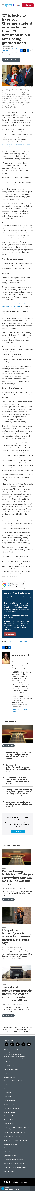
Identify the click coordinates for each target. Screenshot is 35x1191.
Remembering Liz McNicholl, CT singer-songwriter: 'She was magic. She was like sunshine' (18, 756)
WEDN (10, 1054)
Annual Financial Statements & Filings (16, 1140)
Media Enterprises (9, 1085)
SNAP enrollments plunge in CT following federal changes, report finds (19, 804)
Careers (6, 1089)
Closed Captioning (10, 1148)
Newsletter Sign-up (10, 1104)
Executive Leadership (11, 1069)
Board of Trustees (9, 1077)
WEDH (5, 1054)
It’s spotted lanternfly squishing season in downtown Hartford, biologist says (19, 768)
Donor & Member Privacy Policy (14, 1132)
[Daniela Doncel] (6, 658)
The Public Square (9, 1171)
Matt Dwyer (6, 947)
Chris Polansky (6, 1004)
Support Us (7, 1096)
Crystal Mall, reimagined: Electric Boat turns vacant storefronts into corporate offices (17, 780)
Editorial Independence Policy (13, 1159)
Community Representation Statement (17, 1116)
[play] (3, 1189)
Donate (29, 5)
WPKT (17, 1056)
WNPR (13, 1056)
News (11, 641)
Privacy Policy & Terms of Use (13, 1136)
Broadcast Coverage (10, 1144)
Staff (5, 1073)
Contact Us (7, 1093)
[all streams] (32, 1188)
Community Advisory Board (13, 1081)
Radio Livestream (9, 1112)
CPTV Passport (8, 1124)
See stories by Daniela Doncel (20, 710)
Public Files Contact (9, 1058)
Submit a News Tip (10, 1100)
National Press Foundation (22, 684)
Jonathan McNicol (8, 888)
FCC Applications (9, 1152)
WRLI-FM (22, 1056)
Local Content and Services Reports (15, 1167)
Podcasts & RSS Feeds (11, 1108)
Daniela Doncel (20, 655)
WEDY (19, 1054)
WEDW (15, 1054)
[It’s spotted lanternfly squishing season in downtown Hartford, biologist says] (16, 915)
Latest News (23, 641)
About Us (7, 1061)
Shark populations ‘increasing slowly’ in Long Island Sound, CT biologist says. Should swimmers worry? (19, 793)
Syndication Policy (10, 1156)
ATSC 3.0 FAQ (19, 1058)
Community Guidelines (11, 1120)
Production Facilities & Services (14, 1163)
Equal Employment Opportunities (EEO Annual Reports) (17, 1128)
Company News (9, 1065)
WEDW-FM (7, 1056)
